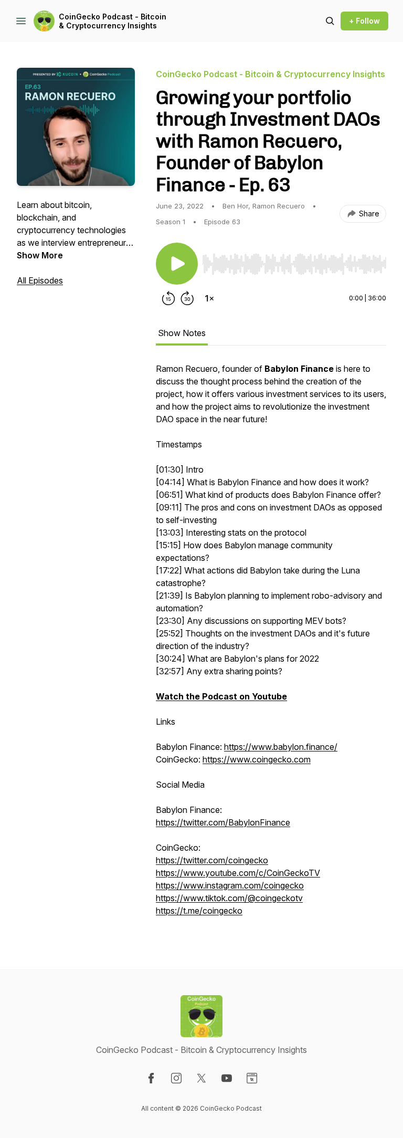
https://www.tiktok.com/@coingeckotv (229, 898)
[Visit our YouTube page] (226, 1078)
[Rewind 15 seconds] (168, 298)
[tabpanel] (271, 644)
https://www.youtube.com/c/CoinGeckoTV (238, 873)
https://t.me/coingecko (199, 910)
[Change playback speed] (209, 298)
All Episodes (40, 280)
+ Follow (364, 20)
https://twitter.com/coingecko (212, 860)
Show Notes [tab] (182, 333)
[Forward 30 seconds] (187, 298)
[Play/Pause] (177, 264)
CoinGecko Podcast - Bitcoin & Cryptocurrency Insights (112, 21)
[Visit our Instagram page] (176, 1078)
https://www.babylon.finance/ (280, 747)
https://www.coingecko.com (257, 759)
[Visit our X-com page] (201, 1078)
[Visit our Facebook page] (151, 1078)
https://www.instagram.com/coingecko (230, 885)
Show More (40, 255)
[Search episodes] (330, 21)
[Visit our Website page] (252, 1078)
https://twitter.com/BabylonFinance (223, 822)
